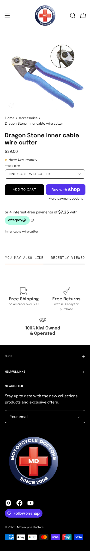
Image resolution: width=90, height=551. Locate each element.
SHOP (8, 356)
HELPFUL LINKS (15, 372)
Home (9, 118)
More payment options (65, 198)
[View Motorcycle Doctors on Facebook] (19, 503)
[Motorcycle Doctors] (45, 15)
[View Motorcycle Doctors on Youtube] (30, 503)
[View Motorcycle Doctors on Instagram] (8, 503)
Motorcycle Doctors (30, 527)
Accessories (28, 118)
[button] (72, 15)
